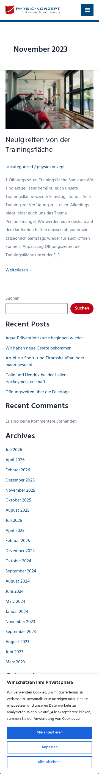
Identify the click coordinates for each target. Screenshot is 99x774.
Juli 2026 (14, 450)
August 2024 (18, 581)
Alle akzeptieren (50, 732)
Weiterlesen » (18, 270)
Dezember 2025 (20, 480)
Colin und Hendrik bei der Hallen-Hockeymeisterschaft (37, 379)
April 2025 (15, 530)
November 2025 (20, 490)
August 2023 (17, 642)
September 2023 (21, 631)
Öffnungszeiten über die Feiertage (38, 392)
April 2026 (15, 460)
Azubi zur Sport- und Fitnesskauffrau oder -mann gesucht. (46, 362)
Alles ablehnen (50, 762)
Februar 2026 (18, 470)
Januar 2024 (17, 611)
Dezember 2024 (20, 551)
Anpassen (50, 747)
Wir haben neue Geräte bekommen (39, 348)
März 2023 (15, 662)
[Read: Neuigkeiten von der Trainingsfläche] (50, 99)
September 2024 (21, 571)
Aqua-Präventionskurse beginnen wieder (44, 338)
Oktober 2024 (18, 561)
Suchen (13, 298)
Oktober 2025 (18, 500)
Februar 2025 (18, 540)
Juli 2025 (14, 520)
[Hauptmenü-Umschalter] (87, 10)
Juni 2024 (15, 591)
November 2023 (20, 622)
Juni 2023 (14, 652)
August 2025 (17, 510)
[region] (49, 724)
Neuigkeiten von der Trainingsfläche (38, 145)
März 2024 (15, 601)
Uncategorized (19, 167)
